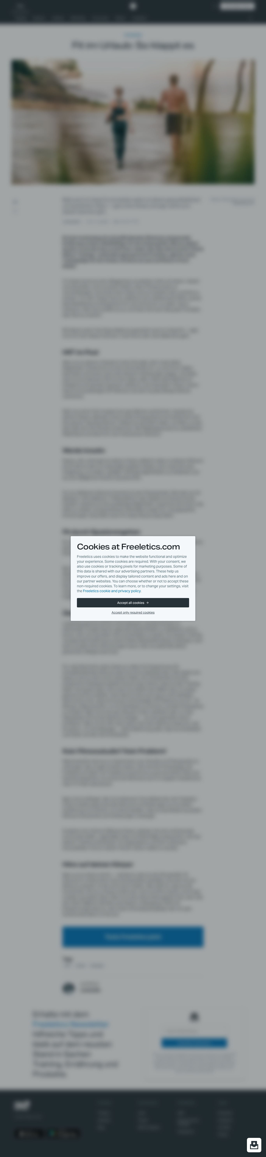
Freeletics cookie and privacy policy (112, 591)
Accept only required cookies (133, 613)
